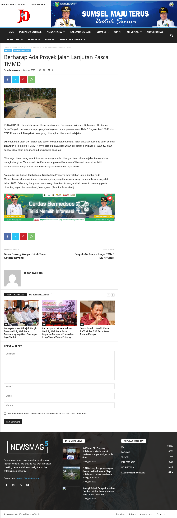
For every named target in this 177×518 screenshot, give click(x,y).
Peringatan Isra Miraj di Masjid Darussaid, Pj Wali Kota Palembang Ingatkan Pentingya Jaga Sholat (20, 333)
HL (6, 324)
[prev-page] (108, 295)
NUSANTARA (54, 31)
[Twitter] (15, 79)
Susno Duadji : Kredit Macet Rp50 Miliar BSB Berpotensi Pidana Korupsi (95, 331)
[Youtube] (28, 485)
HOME (10, 31)
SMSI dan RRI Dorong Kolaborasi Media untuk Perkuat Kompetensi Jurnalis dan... (97, 453)
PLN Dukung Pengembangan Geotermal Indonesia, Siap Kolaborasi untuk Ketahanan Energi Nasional (97, 473)
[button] (171, 36)
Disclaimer (120, 514)
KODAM (32, 39)
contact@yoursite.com (27, 478)
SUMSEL (101, 31)
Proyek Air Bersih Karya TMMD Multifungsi (94, 255)
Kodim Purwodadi (19, 47)
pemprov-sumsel (30, 31)
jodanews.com (13, 70)
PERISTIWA (13, 39)
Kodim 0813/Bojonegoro (133, 472)
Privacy (132, 514)
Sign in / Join (38, 4)
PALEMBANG (128, 462)
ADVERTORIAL (155, 31)
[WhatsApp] (31, 79)
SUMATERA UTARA (71, 39)
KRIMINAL (133, 31)
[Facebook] (7, 79)
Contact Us (161, 514)
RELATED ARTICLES (15, 294)
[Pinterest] (23, 79)
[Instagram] (14, 485)
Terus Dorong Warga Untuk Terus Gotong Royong (25, 255)
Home (6, 47)
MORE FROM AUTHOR (39, 294)
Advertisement (146, 514)
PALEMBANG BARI (80, 31)
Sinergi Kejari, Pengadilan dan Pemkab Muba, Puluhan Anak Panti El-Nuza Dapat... (98, 491)
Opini (117, 31)
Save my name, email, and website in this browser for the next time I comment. (47, 413)
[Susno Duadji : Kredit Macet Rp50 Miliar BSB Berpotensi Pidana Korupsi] (97, 313)
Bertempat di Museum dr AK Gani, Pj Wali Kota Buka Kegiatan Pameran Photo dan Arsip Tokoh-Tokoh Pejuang (57, 333)
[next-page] (113, 295)
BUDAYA (50, 39)
